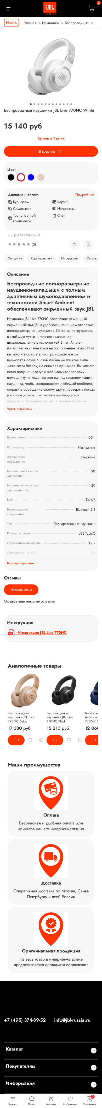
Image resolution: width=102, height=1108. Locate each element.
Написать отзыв (21, 589)
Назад (11, 22)
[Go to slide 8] (56, 104)
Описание (15, 258)
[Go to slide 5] (45, 104)
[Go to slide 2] (34, 104)
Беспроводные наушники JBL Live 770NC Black (60, 717)
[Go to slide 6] (49, 104)
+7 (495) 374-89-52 (25, 1020)
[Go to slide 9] (60, 104)
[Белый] (21, 177)
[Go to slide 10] (64, 104)
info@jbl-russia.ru (72, 1020)
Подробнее (84, 195)
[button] (34, 244)
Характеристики (41, 258)
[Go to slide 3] (38, 104)
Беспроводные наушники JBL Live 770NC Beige (21, 717)
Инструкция (69, 258)
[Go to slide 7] (53, 104)
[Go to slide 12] (71, 104)
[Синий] (31, 177)
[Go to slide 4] (42, 104)
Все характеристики (20, 563)
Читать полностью (19, 409)
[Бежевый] (40, 177)
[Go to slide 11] (67, 104)
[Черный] (11, 177)
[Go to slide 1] (31, 104)
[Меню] (8, 8)
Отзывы (92, 258)
